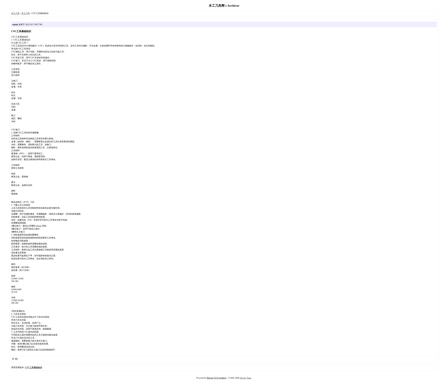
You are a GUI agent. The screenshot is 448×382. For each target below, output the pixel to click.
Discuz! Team (245, 378)
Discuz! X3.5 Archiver (216, 378)
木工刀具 (15, 13)
